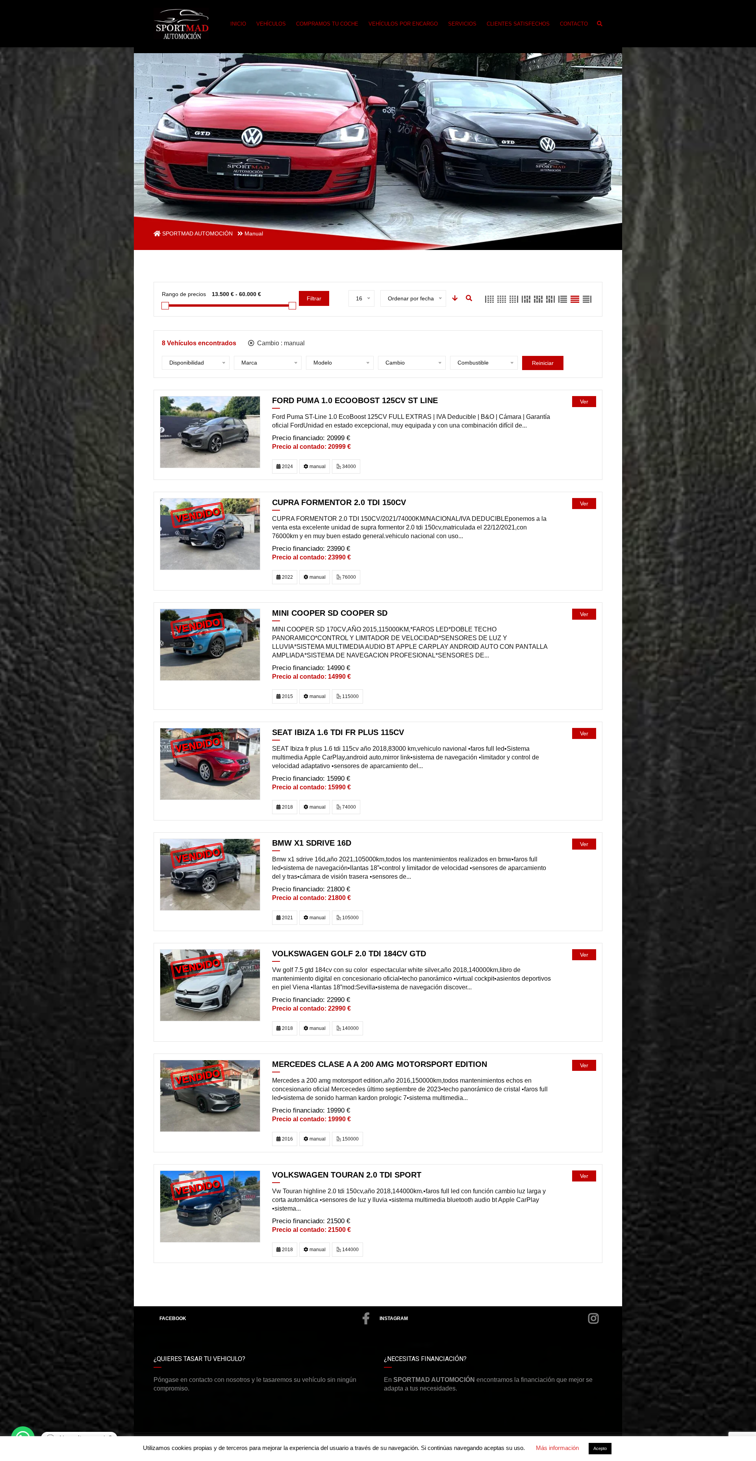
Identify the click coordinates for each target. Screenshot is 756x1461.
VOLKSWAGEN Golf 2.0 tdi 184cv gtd (349, 953)
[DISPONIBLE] (210, 431)
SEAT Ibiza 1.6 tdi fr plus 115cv (338, 732)
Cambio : (280, 343)
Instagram (394, 1318)
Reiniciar (543, 363)
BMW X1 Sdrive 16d (311, 843)
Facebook (172, 1318)
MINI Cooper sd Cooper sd (329, 613)
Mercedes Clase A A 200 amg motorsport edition (379, 1064)
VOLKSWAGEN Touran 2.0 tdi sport (346, 1174)
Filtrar (314, 298)
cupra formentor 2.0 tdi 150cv (339, 502)
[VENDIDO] (210, 533)
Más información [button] (557, 1447)
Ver (584, 401)
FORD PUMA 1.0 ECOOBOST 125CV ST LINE (355, 400)
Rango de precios (184, 294)
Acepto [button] (600, 1448)
